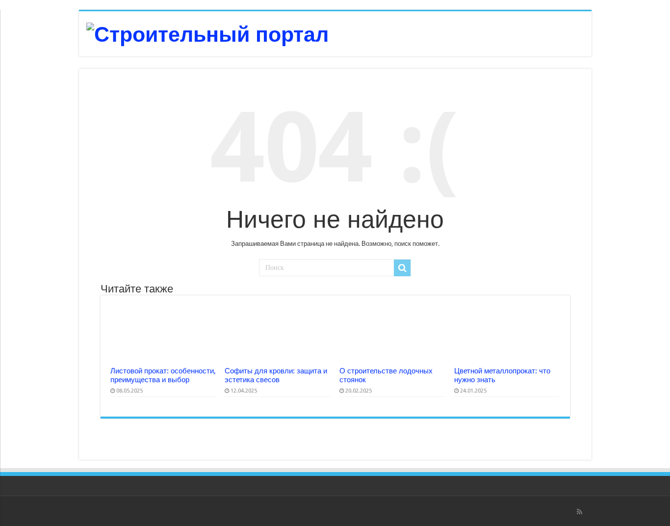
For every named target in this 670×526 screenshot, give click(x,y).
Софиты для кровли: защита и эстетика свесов (276, 375)
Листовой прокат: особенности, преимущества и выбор (163, 375)
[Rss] (579, 512)
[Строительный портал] (207, 33)
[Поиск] (402, 268)
